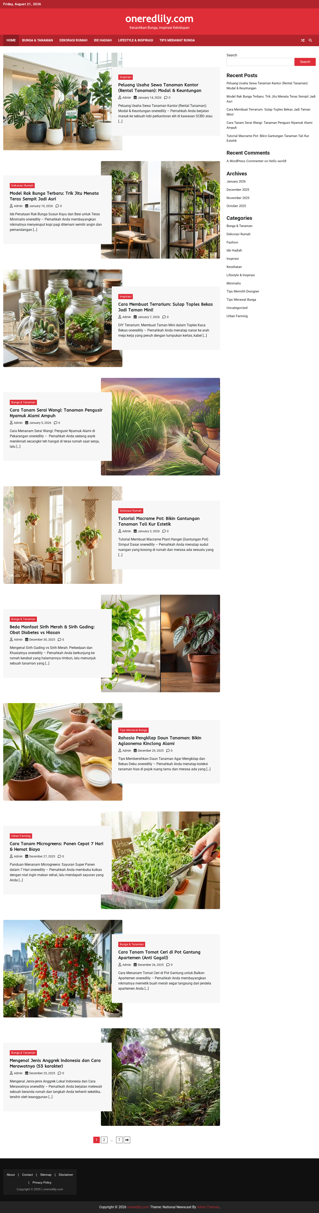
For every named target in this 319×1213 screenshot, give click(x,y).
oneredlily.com (159, 18)
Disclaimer (66, 1174)
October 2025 (236, 206)
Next (127, 1140)
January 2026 (236, 181)
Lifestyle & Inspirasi (135, 40)
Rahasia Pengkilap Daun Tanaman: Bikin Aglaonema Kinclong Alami (159, 740)
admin (126, 97)
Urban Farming (21, 836)
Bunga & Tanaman (37, 40)
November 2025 (238, 198)
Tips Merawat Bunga (177, 40)
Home (11, 40)
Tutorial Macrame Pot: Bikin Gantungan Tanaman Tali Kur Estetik (159, 521)
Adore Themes (208, 1207)
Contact (27, 1174)
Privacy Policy (42, 1182)
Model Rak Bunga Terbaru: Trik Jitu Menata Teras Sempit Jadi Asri (54, 195)
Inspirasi (126, 77)
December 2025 (238, 189)
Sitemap (45, 1174)
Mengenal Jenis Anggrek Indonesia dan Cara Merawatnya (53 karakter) (55, 1063)
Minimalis (234, 283)
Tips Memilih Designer (243, 291)
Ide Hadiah (103, 40)
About (11, 1174)
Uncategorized (237, 308)
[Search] (310, 40)
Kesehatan (234, 267)
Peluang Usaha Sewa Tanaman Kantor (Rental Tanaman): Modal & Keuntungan (159, 87)
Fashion (232, 242)
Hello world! (277, 161)
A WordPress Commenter (245, 161)
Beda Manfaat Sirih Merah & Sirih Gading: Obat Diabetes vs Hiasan (52, 629)
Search (232, 55)
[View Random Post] (302, 40)
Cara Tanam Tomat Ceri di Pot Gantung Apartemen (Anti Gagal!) (159, 954)
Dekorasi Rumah (73, 40)
